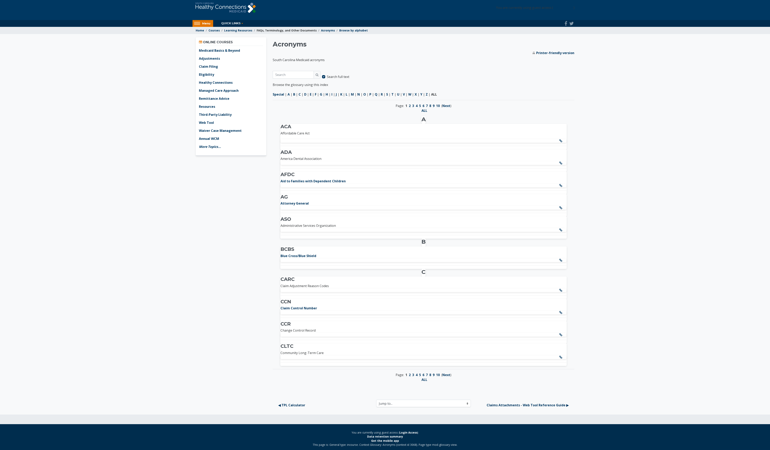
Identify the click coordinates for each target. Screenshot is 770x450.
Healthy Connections (216, 82)
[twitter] (571, 23)
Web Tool (206, 122)
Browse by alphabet (353, 30)
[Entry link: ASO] (561, 230)
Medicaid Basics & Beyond (219, 50)
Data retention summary (385, 436)
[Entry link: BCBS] (561, 260)
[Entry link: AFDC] (561, 185)
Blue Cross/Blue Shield (298, 256)
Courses (214, 30)
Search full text (338, 77)
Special (278, 94)
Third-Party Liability (215, 114)
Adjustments (209, 58)
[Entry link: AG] (561, 208)
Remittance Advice (214, 98)
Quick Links (231, 23)
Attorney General (295, 203)
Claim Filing (208, 66)
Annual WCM (209, 138)
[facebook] (566, 23)
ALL (424, 110)
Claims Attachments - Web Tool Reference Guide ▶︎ (528, 405)
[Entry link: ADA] (561, 163)
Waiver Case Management (220, 130)
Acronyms (328, 30)
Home (200, 30)
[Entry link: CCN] (561, 312)
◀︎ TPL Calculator (291, 405)
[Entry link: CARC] (561, 290)
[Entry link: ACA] (561, 141)
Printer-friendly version (555, 53)
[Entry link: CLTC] (561, 357)
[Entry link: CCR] (561, 335)
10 (438, 106)
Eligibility (206, 74)
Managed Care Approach (219, 90)
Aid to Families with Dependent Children (313, 181)
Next (446, 106)
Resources (207, 106)
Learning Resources (238, 30)
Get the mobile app (385, 441)
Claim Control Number (299, 308)
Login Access (563, 7)
